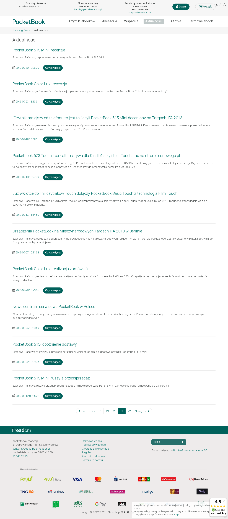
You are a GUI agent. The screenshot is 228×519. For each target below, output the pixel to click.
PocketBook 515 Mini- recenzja (38, 50)
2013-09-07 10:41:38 (27, 252)
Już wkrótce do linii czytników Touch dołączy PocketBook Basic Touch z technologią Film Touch (95, 193)
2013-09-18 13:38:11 (27, 139)
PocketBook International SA (190, 450)
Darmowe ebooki (201, 21)
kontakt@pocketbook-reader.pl (88, 9)
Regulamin (88, 452)
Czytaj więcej (53, 67)
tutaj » (176, 514)
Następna (141, 411)
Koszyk (207, 6)
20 (114, 411)
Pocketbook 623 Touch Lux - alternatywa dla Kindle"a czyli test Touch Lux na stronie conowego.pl (96, 155)
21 (121, 411)
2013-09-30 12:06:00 (27, 67)
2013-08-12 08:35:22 (27, 395)
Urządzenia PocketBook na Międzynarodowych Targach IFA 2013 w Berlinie (77, 231)
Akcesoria (109, 21)
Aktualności (153, 21)
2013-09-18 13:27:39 (27, 177)
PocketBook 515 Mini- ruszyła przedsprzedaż (51, 378)
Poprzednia (88, 411)
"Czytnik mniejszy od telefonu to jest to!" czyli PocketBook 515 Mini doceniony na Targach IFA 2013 (97, 118)
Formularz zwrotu (92, 460)
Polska (157, 442)
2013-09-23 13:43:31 (27, 101)
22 (129, 411)
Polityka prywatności (94, 444)
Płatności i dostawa (93, 456)
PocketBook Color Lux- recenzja (39, 84)
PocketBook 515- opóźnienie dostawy (44, 344)
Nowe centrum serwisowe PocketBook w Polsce (53, 306)
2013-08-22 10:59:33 (27, 362)
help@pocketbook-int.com (140, 12)
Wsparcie (131, 21)
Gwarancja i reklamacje (96, 448)
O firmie (175, 21)
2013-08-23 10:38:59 (27, 328)
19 (107, 411)
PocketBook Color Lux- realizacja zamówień (50, 268)
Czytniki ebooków (82, 21)
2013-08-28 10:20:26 (27, 290)
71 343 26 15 (19, 456)
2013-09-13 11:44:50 (27, 214)
